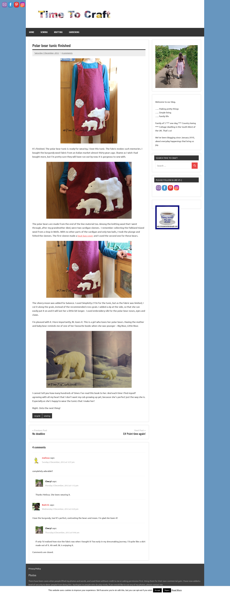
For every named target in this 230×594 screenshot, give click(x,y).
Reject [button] (167, 590)
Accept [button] (157, 590)
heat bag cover (85, 235)
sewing (44, 32)
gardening (74, 32)
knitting (58, 32)
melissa (46, 457)
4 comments (67, 53)
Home (31, 32)
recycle (37, 416)
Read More (177, 590)
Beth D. (45, 504)
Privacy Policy (34, 568)
